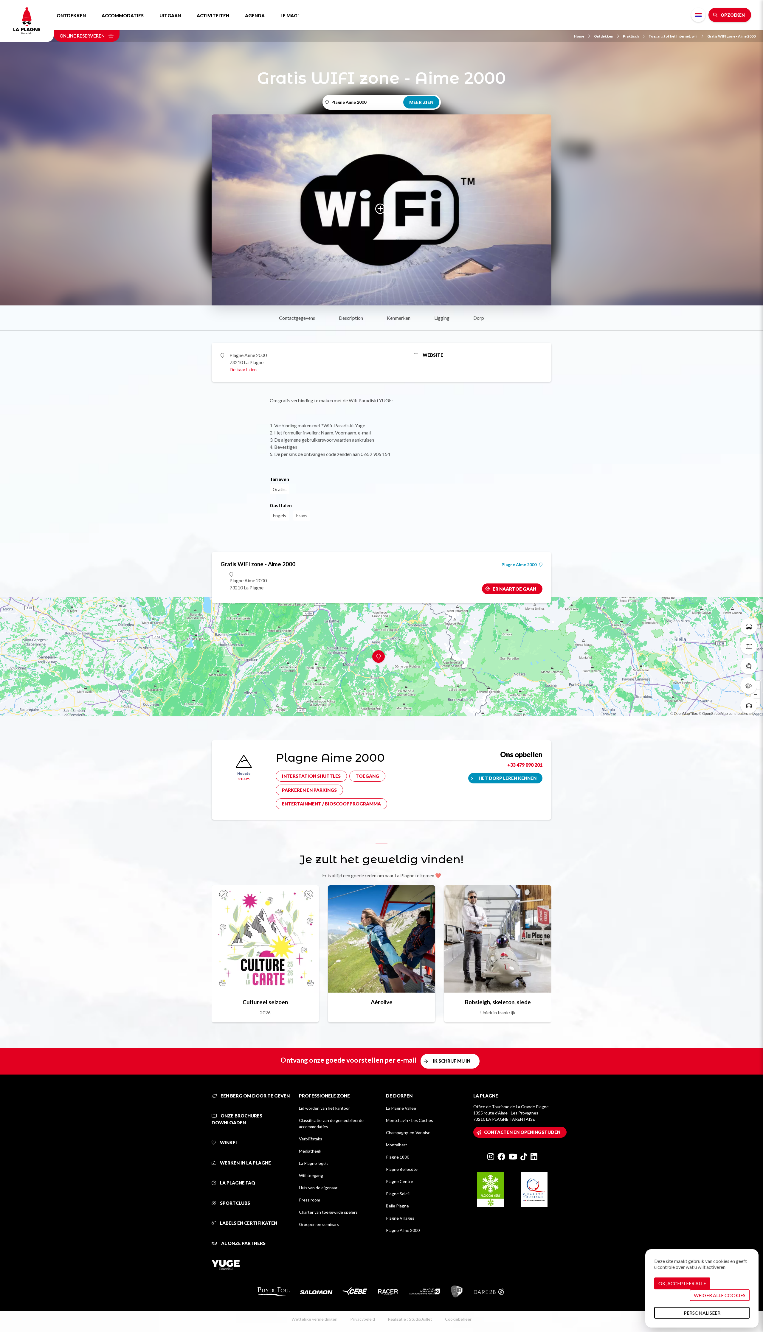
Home (579, 36)
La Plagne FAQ (237, 1182)
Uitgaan (170, 15)
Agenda (255, 15)
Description (351, 318)
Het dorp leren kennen (507, 778)
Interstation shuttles (311, 776)
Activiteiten (213, 15)
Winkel (228, 1142)
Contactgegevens (297, 318)
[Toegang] (748, 705)
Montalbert (396, 1144)
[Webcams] (748, 666)
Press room (309, 1199)
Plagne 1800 (397, 1156)
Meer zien (421, 102)
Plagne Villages (400, 1218)
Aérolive (382, 1002)
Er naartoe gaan (514, 589)
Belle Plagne (397, 1205)
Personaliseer (702, 1313)
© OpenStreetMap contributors (723, 713)
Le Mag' (289, 15)
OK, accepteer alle (682, 1283)
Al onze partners (243, 1243)
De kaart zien (243, 369)
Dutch (698, 15)
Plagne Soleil (398, 1193)
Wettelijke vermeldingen (314, 1319)
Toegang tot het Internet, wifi (673, 36)
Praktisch (631, 36)
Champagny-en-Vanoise (408, 1132)
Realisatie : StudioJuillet (410, 1319)
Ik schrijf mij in (451, 1061)
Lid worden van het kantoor (324, 1108)
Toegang (367, 776)
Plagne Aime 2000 (519, 564)
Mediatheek (310, 1151)
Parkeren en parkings (309, 790)
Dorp (478, 318)
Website (433, 355)
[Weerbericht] (748, 685)
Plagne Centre (399, 1181)
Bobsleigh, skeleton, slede (498, 1002)
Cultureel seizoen (265, 1002)
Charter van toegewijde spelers (328, 1212)
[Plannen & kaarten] (748, 646)
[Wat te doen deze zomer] (748, 626)
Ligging (441, 318)
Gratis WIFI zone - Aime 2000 (731, 36)
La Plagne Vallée (401, 1108)
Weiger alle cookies (719, 1295)
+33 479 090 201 (524, 765)
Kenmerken (398, 318)
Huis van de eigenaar (318, 1187)
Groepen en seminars (319, 1224)
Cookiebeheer (458, 1319)
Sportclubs (234, 1203)
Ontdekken (71, 15)
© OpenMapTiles (684, 713)
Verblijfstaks (310, 1138)
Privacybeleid (362, 1319)
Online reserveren (83, 35)
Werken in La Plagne (245, 1162)
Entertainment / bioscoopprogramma (331, 803)
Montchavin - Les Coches (409, 1120)
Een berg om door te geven (255, 1095)
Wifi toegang (311, 1175)
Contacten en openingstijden (522, 1132)
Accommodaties (123, 15)
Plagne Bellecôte (402, 1169)
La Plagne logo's (313, 1163)
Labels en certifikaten (248, 1223)
